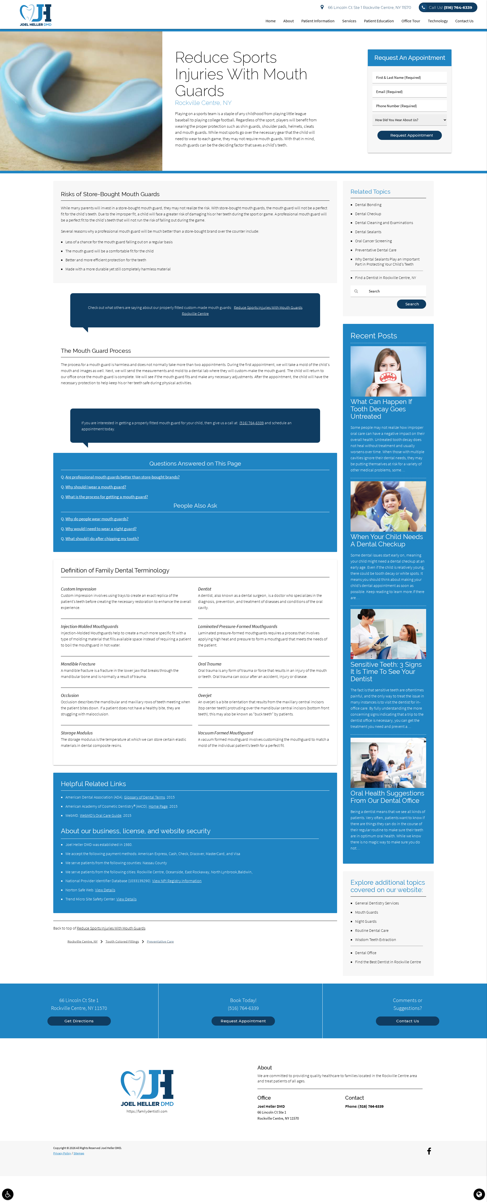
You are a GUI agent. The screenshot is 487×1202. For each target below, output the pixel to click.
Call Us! (450, 7)
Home (271, 20)
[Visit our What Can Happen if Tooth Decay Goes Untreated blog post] (388, 395)
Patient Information (318, 20)
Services (349, 20)
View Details (105, 889)
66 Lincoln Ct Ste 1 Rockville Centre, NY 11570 (368, 7)
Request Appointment (243, 1021)
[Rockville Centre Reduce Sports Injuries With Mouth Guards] (81, 169)
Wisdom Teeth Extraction (375, 939)
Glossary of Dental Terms (144, 797)
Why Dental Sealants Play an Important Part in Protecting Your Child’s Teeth (387, 261)
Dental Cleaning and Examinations (384, 222)
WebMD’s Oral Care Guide (100, 815)
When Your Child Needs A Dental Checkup (387, 540)
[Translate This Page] (479, 1194)
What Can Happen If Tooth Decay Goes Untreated (381, 409)
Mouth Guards (366, 912)
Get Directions (79, 1021)
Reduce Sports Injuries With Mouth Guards (111, 928)
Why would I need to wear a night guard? (100, 528)
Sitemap (79, 1153)
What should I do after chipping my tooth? (102, 538)
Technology (438, 20)
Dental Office (365, 952)
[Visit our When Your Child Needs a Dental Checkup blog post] (388, 530)
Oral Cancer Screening (373, 240)
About (288, 20)
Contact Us (464, 20)
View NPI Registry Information (177, 880)
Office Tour (411, 20)
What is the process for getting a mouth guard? (106, 497)
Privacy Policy (62, 1153)
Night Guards (365, 921)
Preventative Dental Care (375, 249)
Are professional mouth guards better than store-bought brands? (122, 477)
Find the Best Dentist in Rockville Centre (388, 961)
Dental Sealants (368, 231)
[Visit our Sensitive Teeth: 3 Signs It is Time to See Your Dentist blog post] (388, 657)
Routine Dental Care (372, 930)
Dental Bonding (368, 204)
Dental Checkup (368, 213)
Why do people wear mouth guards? (96, 519)
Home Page (158, 806)
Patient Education (379, 20)
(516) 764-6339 (251, 422)
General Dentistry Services (377, 902)
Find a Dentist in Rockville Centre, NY (385, 277)
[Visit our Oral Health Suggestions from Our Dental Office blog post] (388, 786)
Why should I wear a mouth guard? (95, 487)
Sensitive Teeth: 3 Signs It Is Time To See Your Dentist (386, 671)
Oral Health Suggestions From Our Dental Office (387, 796)
